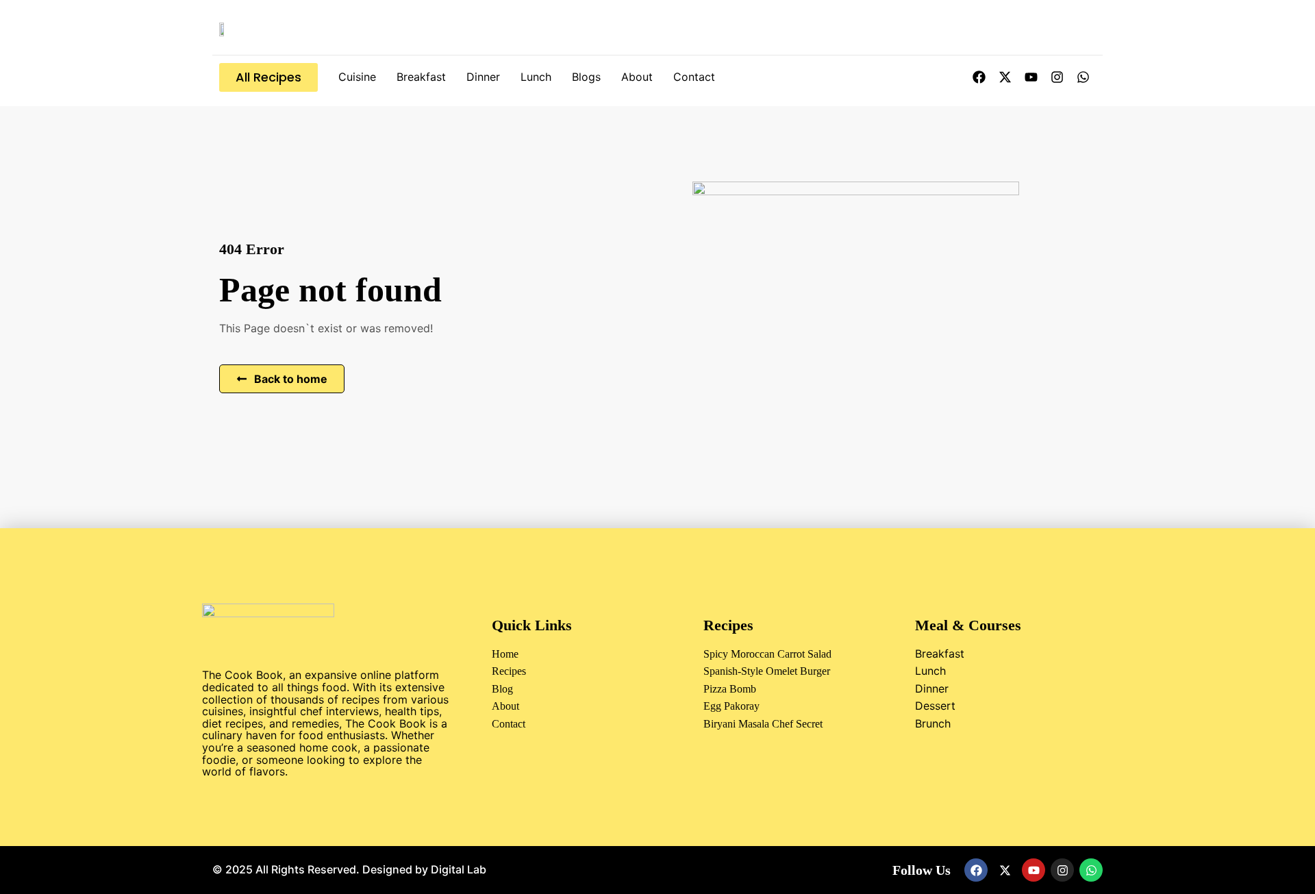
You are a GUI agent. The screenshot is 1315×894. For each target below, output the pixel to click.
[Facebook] (979, 77)
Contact (694, 77)
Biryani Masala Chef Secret (763, 724)
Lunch (536, 77)
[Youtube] (1031, 77)
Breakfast (421, 77)
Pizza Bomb (729, 689)
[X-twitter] (1005, 77)
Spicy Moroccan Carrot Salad (767, 654)
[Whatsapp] (1083, 77)
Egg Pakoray (731, 706)
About (637, 77)
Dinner (483, 77)
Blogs (586, 77)
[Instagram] (1057, 77)
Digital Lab (458, 869)
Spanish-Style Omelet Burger (766, 671)
